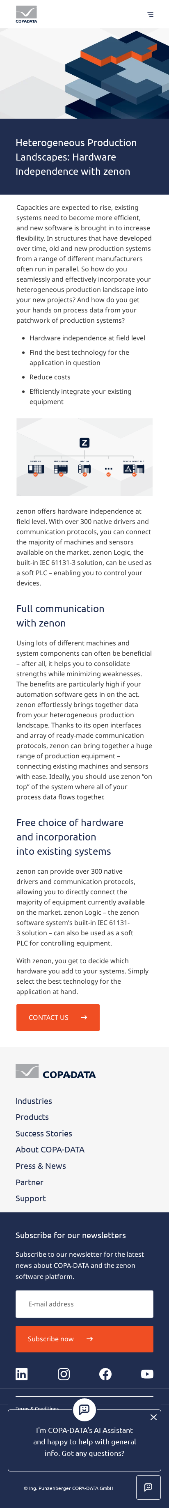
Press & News (41, 1165)
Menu (146, 14)
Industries (34, 1100)
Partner (29, 1182)
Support (31, 1198)
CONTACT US (49, 1017)
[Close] (154, 1417)
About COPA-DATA (50, 1149)
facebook (105, 1374)
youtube (147, 1374)
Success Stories (44, 1133)
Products (32, 1116)
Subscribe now (51, 1338)
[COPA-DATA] (26, 14)
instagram (63, 1374)
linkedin (22, 1374)
